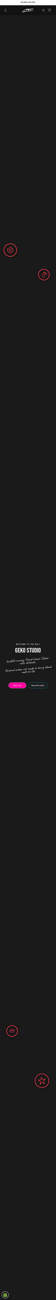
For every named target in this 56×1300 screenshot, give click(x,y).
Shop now (17, 685)
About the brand (37, 685)
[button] (5, 10)
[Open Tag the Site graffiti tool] (5, 1294)
